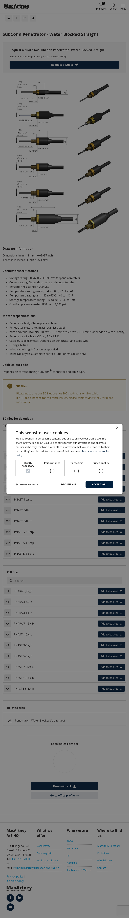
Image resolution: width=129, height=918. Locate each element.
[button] (27, 484)
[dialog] (64, 459)
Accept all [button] (99, 484)
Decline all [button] (69, 484)
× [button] (117, 428)
